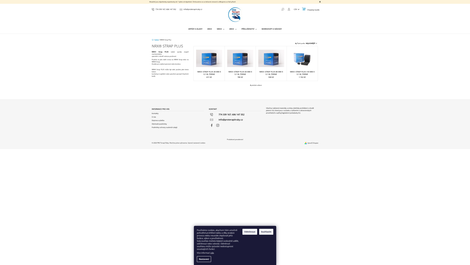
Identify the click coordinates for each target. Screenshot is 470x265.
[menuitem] (195, 29)
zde (212, 253)
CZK (295, 9)
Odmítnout (249, 231)
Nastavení (204, 259)
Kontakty (155, 113)
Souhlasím (266, 231)
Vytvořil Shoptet (313, 143)
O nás (154, 117)
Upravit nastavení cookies (196, 143)
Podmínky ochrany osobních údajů (164, 127)
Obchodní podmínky (159, 124)
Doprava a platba (158, 120)
